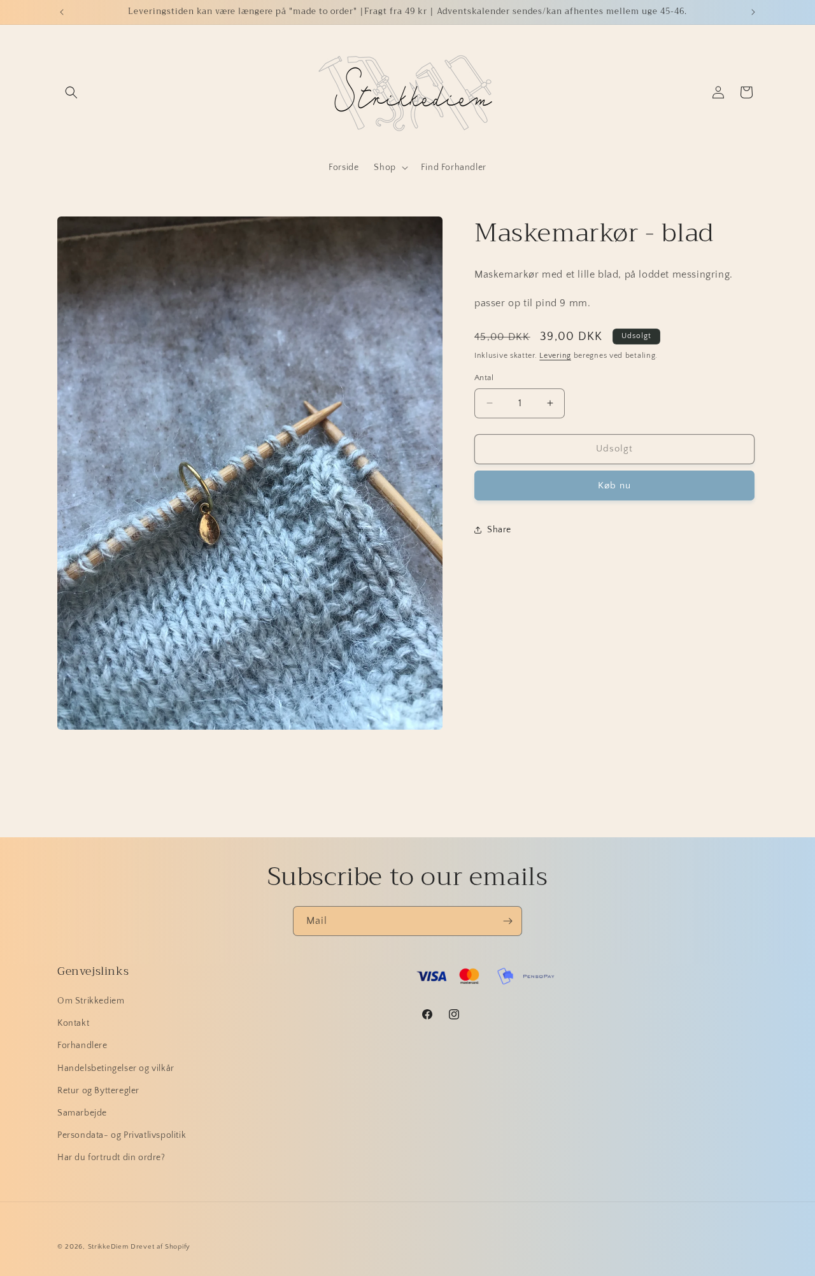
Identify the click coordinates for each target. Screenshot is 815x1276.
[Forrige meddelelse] (62, 12)
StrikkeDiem (108, 1247)
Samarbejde (82, 1113)
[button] (71, 92)
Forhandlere (82, 1045)
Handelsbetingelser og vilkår (115, 1068)
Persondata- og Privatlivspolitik (121, 1135)
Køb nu (614, 484)
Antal (483, 377)
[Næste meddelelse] (753, 12)
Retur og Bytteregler (98, 1091)
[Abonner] (507, 921)
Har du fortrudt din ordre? (111, 1157)
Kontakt (73, 1023)
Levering (555, 355)
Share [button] (499, 530)
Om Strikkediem (90, 1001)
